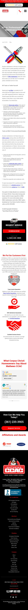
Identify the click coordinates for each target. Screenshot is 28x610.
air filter (11, 90)
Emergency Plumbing (14, 536)
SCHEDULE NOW (14, 231)
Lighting (14, 523)
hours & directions (13, 586)
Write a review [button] (7, 378)
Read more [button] (9, 397)
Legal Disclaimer (14, 570)
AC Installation (14, 504)
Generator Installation (14, 528)
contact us (14, 187)
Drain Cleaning (14, 538)
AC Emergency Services (14, 500)
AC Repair (14, 502)
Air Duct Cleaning (14, 511)
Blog (10, 42)
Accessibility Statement (14, 571)
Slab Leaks (14, 545)
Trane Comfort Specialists (9, 293)
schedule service (15, 185)
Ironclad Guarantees (15, 318)
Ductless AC (14, 509)
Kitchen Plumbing (14, 541)
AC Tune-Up (14, 506)
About (14, 555)
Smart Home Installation (14, 526)
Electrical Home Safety (14, 521)
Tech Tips (14, 564)
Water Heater (14, 543)
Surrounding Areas (14, 487)
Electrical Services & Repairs (14, 519)
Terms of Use (14, 568)
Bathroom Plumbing (14, 540)
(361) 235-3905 (14, 238)
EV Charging (14, 524)
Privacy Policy (14, 566)
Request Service (14, 428)
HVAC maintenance (12, 76)
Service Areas (14, 560)
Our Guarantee (14, 558)
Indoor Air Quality (14, 507)
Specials (14, 562)
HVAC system (5, 138)
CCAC (23, 187)
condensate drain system (15, 163)
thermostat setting (13, 105)
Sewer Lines (14, 547)
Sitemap (14, 603)
